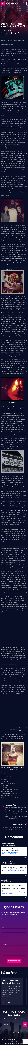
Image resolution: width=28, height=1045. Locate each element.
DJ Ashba (24, 330)
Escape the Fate (18, 533)
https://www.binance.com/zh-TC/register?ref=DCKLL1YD (10, 853)
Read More (5, 997)
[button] (22, 972)
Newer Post (11, 805)
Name (2, 919)
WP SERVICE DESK (18, 1043)
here (20, 730)
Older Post (17, 824)
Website (3, 936)
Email (2, 927)
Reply (25, 857)
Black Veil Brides (9, 478)
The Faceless (20, 107)
